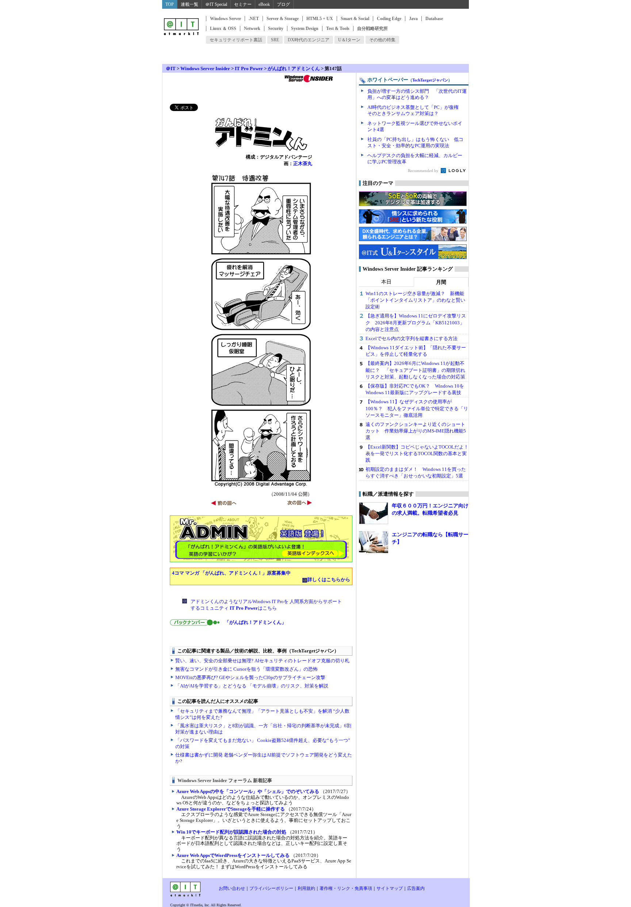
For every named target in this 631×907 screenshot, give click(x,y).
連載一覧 (189, 4)
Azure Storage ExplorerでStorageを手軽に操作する (230, 809)
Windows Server (225, 18)
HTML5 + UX (319, 18)
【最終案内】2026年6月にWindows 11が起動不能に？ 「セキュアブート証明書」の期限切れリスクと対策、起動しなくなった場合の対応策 (415, 370)
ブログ (283, 4)
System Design (304, 28)
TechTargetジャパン (430, 80)
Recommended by (424, 170)
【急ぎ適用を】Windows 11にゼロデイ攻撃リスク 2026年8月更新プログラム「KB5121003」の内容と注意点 (416, 322)
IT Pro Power (249, 68)
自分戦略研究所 (372, 28)
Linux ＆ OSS (223, 28)
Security (275, 28)
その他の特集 (382, 39)
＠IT (171, 68)
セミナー (243, 4)
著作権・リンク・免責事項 (346, 888)
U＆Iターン (349, 39)
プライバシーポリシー (271, 888)
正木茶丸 (302, 163)
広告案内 (416, 888)
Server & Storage (283, 18)
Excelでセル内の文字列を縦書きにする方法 (412, 338)
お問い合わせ (232, 888)
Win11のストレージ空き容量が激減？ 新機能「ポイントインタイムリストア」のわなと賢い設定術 (415, 300)
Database (434, 18)
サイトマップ (389, 888)
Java (413, 18)
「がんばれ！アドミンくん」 (255, 622)
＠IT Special (216, 4)
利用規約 (306, 888)
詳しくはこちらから (328, 579)
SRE (275, 39)
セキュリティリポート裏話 (236, 39)
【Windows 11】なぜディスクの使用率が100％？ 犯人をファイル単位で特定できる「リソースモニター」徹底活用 (417, 408)
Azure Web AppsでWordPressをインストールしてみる (233, 855)
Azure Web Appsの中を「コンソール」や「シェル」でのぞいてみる (247, 791)
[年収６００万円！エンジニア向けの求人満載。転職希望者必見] (373, 513)
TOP (169, 4)
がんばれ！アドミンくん (294, 68)
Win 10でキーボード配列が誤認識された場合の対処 (231, 832)
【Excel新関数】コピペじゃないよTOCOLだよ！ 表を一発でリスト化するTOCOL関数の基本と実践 (419, 453)
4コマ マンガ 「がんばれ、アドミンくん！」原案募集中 (231, 573)
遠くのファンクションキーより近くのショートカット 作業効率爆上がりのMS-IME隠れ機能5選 (416, 431)
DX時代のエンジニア (308, 39)
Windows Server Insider (205, 68)
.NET (254, 18)
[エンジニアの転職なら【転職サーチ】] (373, 542)
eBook (264, 4)
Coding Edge (389, 18)
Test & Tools (337, 28)
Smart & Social (355, 18)
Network (252, 28)
